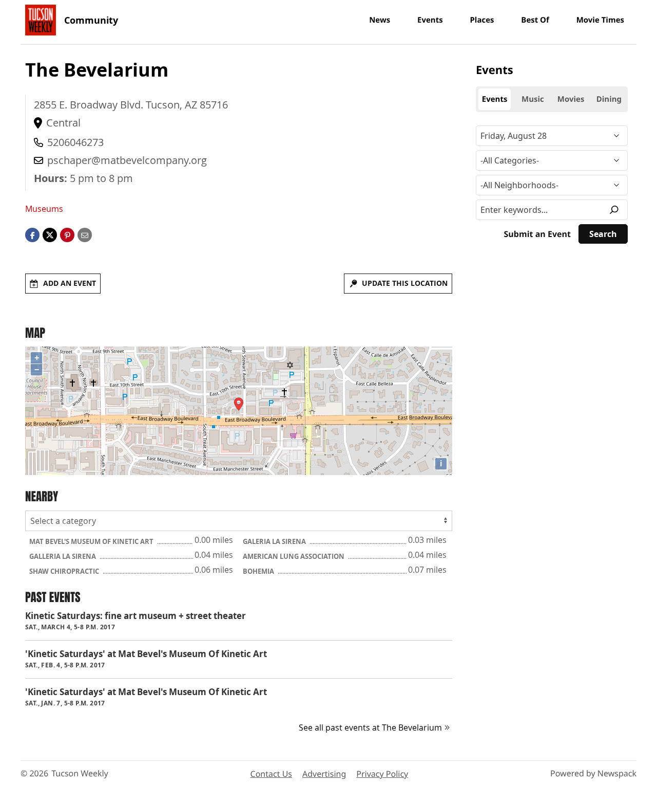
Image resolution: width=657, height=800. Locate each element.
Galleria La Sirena (63, 556)
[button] (67, 234)
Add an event (69, 283)
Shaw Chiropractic (65, 571)
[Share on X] (50, 234)
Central (63, 123)
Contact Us (271, 773)
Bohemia (259, 571)
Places (482, 20)
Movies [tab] (571, 99)
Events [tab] (495, 99)
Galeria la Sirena (275, 541)
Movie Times (600, 20)
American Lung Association (294, 556)
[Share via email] (85, 234)
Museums (44, 208)
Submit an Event (537, 234)
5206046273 (75, 142)
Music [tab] (532, 99)
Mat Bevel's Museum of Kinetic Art (92, 541)
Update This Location (405, 283)
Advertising (324, 773)
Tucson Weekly (79, 773)
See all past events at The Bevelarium (370, 727)
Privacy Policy (382, 773)
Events (430, 20)
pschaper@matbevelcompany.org (127, 160)
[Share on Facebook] (32, 234)
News (379, 20)
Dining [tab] (609, 99)
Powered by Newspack (593, 773)
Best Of (535, 20)
